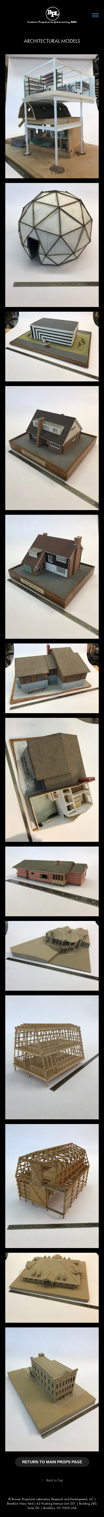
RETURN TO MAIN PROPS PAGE (52, 1462)
